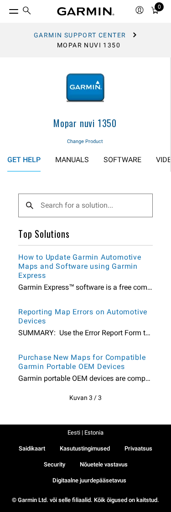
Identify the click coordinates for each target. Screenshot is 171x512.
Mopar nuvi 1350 (85, 123)
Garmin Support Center (80, 35)
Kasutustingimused (85, 448)
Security (54, 464)
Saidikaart (32, 448)
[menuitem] (27, 11)
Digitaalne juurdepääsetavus (89, 480)
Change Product (85, 141)
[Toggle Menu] (5, 9)
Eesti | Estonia (85, 432)
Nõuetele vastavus (104, 464)
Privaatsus (138, 448)
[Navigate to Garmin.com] (85, 11)
